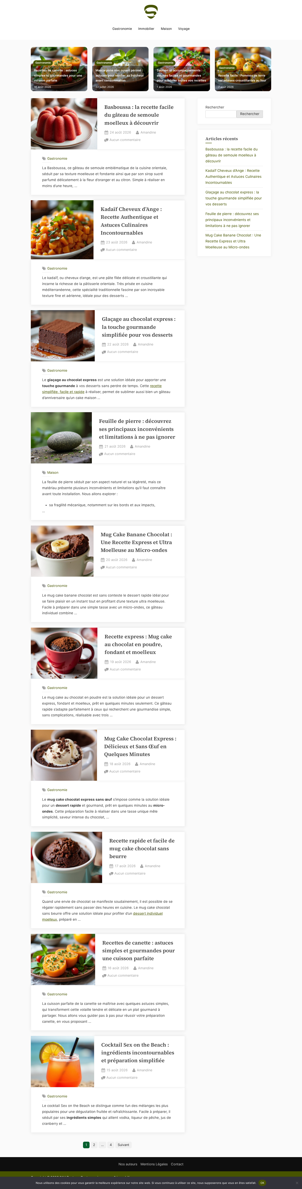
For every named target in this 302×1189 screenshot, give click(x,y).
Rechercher (214, 107)
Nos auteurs (128, 1164)
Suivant (123, 1145)
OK (262, 1182)
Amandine (148, 132)
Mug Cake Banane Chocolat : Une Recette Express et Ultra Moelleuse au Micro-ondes (136, 542)
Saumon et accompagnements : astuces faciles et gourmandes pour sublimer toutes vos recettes (181, 75)
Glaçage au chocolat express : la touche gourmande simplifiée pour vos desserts (139, 327)
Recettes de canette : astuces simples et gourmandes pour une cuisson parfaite (58, 75)
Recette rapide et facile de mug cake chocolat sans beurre (142, 848)
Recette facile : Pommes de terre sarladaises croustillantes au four (242, 78)
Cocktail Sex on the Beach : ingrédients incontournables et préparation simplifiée (137, 1052)
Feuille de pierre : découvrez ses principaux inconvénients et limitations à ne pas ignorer (137, 429)
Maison (166, 29)
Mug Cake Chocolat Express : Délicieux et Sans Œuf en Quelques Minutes (140, 746)
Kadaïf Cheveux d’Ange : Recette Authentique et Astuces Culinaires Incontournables (233, 177)
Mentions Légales (154, 1164)
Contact (177, 1164)
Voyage (184, 29)
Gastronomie (122, 29)
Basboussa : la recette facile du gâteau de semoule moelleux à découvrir (139, 115)
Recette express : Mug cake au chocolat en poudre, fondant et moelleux (138, 644)
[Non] (297, 1183)
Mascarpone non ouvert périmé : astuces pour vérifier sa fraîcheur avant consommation (120, 75)
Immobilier (146, 29)
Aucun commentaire (125, 140)
